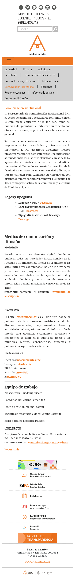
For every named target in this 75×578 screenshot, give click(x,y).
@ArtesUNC (14, 376)
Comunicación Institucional (19, 86)
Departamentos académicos (39, 75)
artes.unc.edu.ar (26, 317)
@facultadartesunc (28, 360)
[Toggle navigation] (9, 60)
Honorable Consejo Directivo (20, 81)
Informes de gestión (43, 92)
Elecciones (46, 86)
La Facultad (11, 69)
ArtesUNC (22, 372)
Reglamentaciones (15, 92)
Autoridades (45, 69)
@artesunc (24, 364)
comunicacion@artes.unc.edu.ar (48, 442)
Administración (50, 81)
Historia (27, 69)
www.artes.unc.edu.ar (37, 561)
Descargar (46, 202)
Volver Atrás (12, 449)
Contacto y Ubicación (16, 98)
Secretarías (11, 75)
